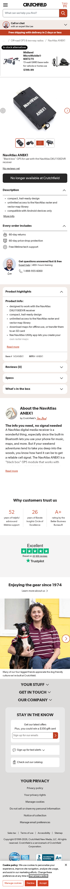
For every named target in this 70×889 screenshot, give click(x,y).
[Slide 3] (40, 143)
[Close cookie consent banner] (66, 865)
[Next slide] (67, 110)
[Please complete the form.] (55, 735)
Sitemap (59, 833)
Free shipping (35, 32)
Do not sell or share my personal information (35, 808)
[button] (66, 639)
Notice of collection (35, 815)
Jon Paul (41, 418)
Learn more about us (34, 591)
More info (8, 216)
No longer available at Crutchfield (35, 178)
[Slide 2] (30, 143)
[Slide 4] (50, 143)
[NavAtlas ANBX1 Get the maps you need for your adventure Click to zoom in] (35, 110)
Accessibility (44, 833)
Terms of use (27, 833)
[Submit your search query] (63, 13)
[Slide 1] (20, 143)
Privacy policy (35, 788)
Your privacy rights (35, 795)
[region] (35, 639)
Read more (13, 347)
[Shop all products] (5, 5)
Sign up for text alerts (29, 750)
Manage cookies (35, 802)
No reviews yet (11, 168)
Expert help (24, 265)
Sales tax (11, 833)
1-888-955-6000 (32, 271)
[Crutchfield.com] (35, 5)
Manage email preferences (35, 822)
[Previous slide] (3, 110)
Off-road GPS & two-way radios (27, 40)
